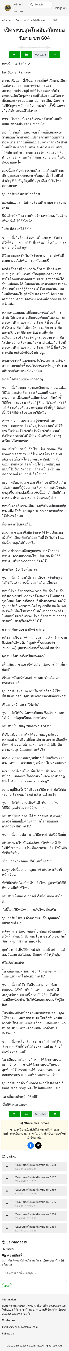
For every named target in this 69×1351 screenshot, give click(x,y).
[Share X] (38, 1145)
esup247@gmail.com (25, 1327)
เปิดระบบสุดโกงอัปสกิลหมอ (30, 20)
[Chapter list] (26, 54)
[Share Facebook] (30, 1145)
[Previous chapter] (14, 54)
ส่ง (8, 1286)
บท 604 (53, 20)
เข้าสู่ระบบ (61, 8)
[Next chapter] (54, 54)
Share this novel (36, 1123)
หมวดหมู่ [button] (18, 11)
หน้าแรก (18, 4)
